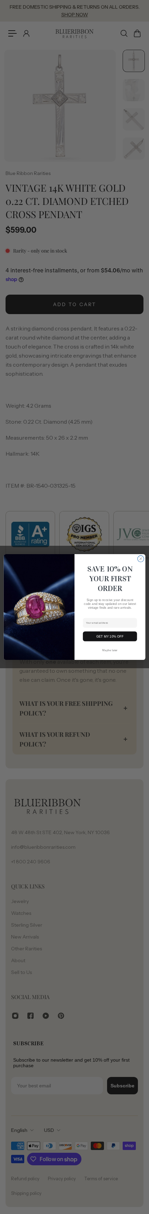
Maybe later (109, 650)
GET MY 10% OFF (110, 636)
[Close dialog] (141, 559)
